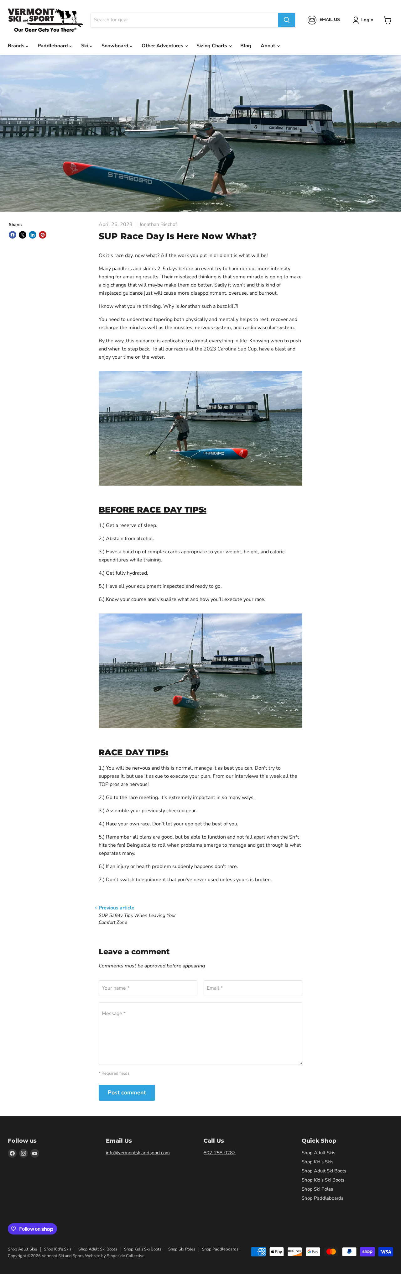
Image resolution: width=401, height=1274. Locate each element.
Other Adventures (163, 45)
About (268, 45)
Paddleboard (53, 45)
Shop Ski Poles (317, 1189)
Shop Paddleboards (322, 1198)
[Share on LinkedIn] (32, 235)
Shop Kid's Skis (317, 1162)
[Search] (286, 20)
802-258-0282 (220, 1153)
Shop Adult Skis (318, 1153)
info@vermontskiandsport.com (138, 1153)
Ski (85, 45)
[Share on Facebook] (12, 235)
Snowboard (116, 45)
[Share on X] (22, 235)
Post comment (127, 1092)
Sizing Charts (212, 45)
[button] (364, 20)
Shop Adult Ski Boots (324, 1171)
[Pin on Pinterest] (42, 235)
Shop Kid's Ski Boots (323, 1180)
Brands (17, 45)
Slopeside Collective (125, 1256)
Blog (245, 45)
